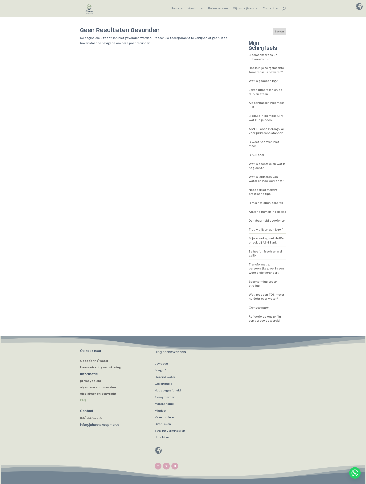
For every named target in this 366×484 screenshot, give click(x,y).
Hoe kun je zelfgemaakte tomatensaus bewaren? (266, 70)
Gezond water (165, 377)
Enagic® (160, 370)
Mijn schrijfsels (243, 8)
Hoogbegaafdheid (168, 390)
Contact (268, 8)
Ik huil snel (256, 155)
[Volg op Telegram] (174, 466)
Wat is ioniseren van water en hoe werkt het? (266, 179)
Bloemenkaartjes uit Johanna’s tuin (263, 57)
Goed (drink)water (94, 361)
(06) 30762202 (91, 418)
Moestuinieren (165, 417)
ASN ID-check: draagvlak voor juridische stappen (266, 131)
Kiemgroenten (165, 397)
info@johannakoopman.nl (100, 425)
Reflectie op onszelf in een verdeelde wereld (265, 319)
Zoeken (279, 31)
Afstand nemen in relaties (267, 212)
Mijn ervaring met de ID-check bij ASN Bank (266, 240)
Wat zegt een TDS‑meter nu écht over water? (266, 297)
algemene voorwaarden (98, 387)
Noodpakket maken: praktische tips (263, 192)
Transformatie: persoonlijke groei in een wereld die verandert (266, 268)
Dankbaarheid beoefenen (267, 221)
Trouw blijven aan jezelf (266, 229)
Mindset (160, 411)
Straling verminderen (170, 431)
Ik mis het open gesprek (266, 203)
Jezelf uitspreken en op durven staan (265, 92)
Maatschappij (164, 404)
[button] (355, 473)
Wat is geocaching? (263, 81)
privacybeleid (90, 381)
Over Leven (163, 424)
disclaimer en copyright (98, 394)
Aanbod (193, 8)
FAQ (83, 400)
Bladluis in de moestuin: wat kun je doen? (266, 118)
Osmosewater (259, 308)
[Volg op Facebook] (158, 466)
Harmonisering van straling (100, 367)
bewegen (161, 363)
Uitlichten (162, 437)
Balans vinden (218, 8)
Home (175, 8)
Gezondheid (163, 384)
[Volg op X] (166, 466)
